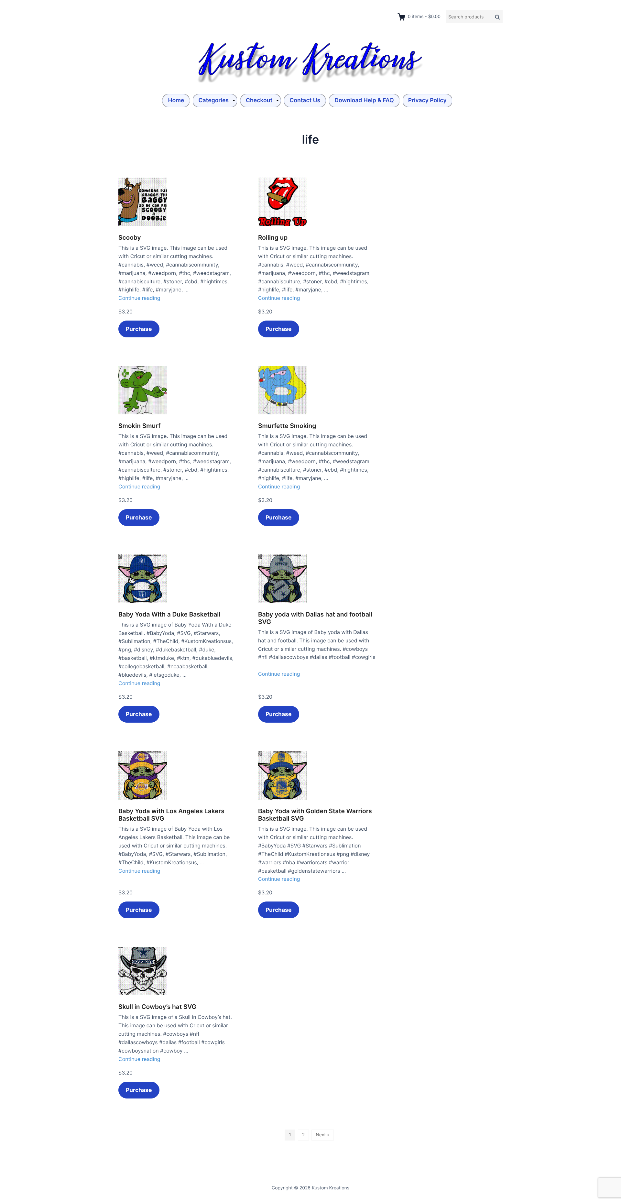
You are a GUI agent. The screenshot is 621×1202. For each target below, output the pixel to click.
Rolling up (273, 237)
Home (176, 100)
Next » (323, 1135)
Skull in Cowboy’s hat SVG (157, 1007)
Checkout (259, 100)
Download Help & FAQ (364, 100)
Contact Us (304, 100)
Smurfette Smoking (287, 426)
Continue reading (139, 298)
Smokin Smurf (139, 426)
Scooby (129, 237)
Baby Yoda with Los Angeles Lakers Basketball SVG (171, 814)
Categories (213, 100)
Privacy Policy (427, 100)
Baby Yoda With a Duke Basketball (169, 614)
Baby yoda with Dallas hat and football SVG (315, 618)
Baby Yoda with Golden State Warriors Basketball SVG (315, 814)
